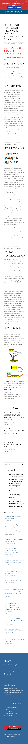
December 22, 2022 (10, 543)
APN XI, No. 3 (15, 74)
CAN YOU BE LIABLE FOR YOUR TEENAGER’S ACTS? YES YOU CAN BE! (14, 631)
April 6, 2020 (9, 624)
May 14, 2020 (9, 613)
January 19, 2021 (9, 422)
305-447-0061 (7, 389)
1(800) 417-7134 (13, 713)
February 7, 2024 (10, 534)
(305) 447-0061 (9, 711)
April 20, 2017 (8, 21)
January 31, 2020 (10, 635)
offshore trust (7, 74)
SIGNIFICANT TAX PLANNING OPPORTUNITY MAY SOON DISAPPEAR (14, 431)
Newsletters (14, 398)
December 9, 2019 (10, 643)
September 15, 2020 (10, 436)
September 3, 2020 (9, 449)
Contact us (6, 381)
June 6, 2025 (8, 520)
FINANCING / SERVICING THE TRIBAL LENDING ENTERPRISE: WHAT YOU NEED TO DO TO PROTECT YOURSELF (14, 607)
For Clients (15, 396)
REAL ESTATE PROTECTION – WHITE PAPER (12, 444)
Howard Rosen (9, 392)
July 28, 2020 (9, 584)
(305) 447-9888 (9, 715)
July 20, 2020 (9, 599)
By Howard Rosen (9, 394)
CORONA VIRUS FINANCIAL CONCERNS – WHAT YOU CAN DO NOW (14, 620)
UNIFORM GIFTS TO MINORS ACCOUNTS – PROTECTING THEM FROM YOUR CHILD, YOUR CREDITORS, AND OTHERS (14, 593)
